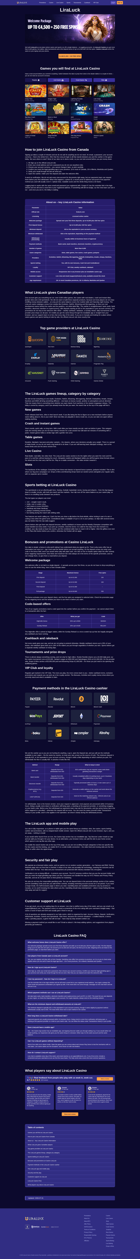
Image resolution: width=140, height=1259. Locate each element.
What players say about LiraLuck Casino (41, 1185)
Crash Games (80, 80)
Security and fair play (34, 1173)
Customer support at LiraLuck (37, 1177)
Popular (34, 80)
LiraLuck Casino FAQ (34, 1181)
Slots (103, 80)
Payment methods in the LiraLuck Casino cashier (43, 1165)
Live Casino (57, 80)
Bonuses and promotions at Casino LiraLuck (42, 1161)
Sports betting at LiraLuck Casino (38, 1157)
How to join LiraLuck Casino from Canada (41, 1136)
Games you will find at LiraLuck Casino (40, 1132)
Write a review (105, 1079)
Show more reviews (70, 1114)
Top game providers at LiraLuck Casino (40, 1149)
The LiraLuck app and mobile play (39, 1169)
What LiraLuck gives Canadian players (40, 1145)
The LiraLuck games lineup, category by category (44, 1153)
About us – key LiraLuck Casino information (42, 1141)
